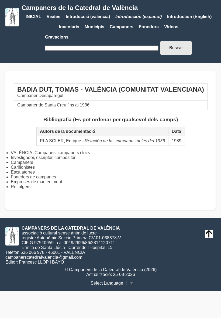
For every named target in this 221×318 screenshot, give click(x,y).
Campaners (121, 27)
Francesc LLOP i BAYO (41, 262)
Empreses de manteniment (36, 181)
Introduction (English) (189, 16)
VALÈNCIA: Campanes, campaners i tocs (50, 152)
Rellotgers (20, 186)
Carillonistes (23, 167)
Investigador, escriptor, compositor (43, 157)
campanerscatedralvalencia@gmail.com (43, 257)
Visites (53, 16)
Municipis (94, 27)
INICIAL (33, 16)
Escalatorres (23, 172)
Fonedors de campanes (33, 177)
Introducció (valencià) (88, 16)
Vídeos (171, 27)
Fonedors (149, 27)
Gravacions (56, 37)
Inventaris (69, 27)
